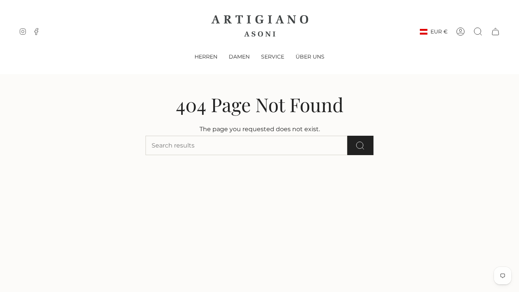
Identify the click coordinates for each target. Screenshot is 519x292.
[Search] (360, 145)
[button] (206, 57)
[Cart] (495, 31)
